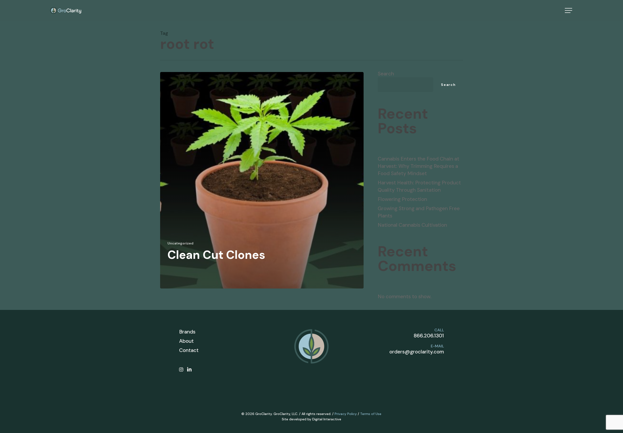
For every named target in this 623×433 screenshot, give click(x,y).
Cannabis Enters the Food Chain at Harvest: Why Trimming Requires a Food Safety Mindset (418, 166)
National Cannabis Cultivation (412, 225)
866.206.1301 (429, 335)
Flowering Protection (402, 199)
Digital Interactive (326, 419)
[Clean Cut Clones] (262, 180)
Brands (187, 331)
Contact (189, 350)
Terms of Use (370, 414)
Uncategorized (180, 243)
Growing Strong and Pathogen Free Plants (419, 212)
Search (386, 73)
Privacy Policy (346, 414)
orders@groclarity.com (416, 351)
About (186, 341)
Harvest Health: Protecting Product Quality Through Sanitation (419, 186)
